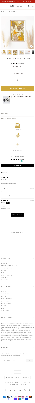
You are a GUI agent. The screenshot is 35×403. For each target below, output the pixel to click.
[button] (15, 63)
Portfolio (3, 296)
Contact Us (4, 263)
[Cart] (28, 6)
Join (30, 360)
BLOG (28, 382)
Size (17, 71)
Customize (4, 270)
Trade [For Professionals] (17, 384)
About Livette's (5, 291)
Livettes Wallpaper (12, 382)
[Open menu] (3, 6)
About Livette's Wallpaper (17, 387)
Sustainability (5, 301)
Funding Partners (6, 303)
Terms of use (4, 277)
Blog (2, 308)
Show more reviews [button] (17, 215)
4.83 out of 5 (21, 159)
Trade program (5, 310)
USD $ (17, 372)
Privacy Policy (5, 280)
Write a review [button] (17, 165)
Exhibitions (4, 306)
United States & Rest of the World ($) (17, 377)
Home (2, 11)
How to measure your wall (8, 268)
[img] (4, 177)
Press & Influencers (6, 298)
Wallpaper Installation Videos (9, 265)
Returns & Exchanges (6, 275)
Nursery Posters (13, 11)
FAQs (2, 272)
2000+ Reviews (5, 294)
